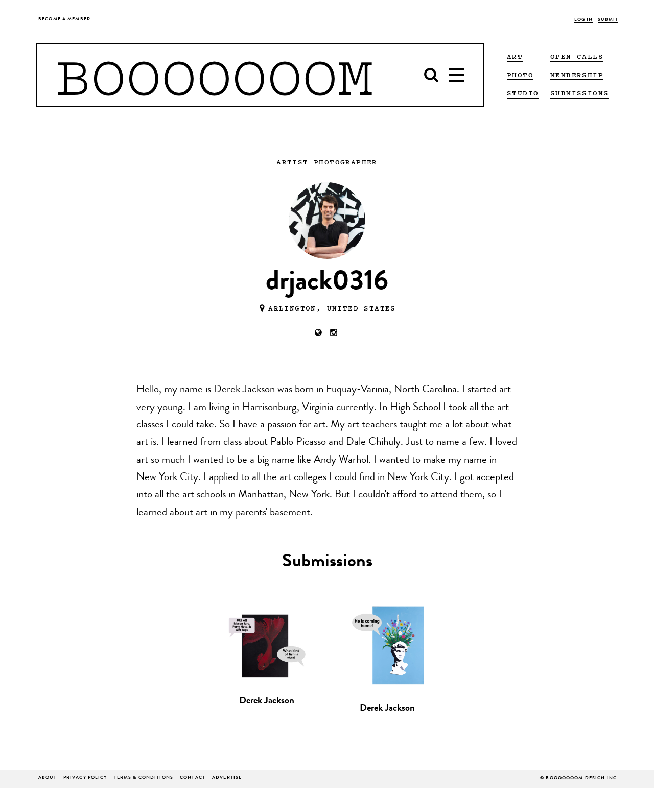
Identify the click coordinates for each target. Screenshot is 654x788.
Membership (576, 74)
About (47, 778)
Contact (192, 778)
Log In (583, 20)
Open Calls (576, 56)
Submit (608, 20)
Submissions (579, 93)
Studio (523, 93)
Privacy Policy (85, 778)
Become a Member (64, 19)
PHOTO (520, 74)
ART (515, 56)
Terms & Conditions (143, 778)
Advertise (227, 778)
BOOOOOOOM (214, 75)
